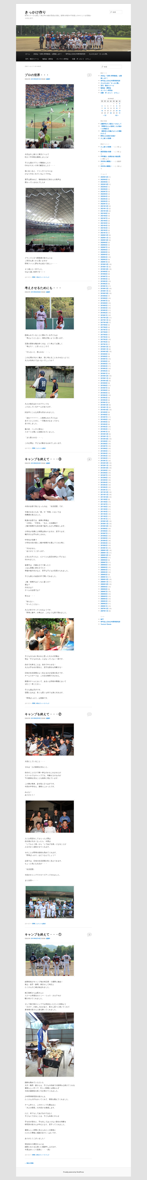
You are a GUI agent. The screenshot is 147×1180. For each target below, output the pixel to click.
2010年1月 (104, 548)
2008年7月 (104, 591)
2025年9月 (104, 179)
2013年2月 (104, 458)
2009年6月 (104, 565)
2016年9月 (104, 354)
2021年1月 (104, 233)
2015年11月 (104, 378)
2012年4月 (104, 482)
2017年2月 (104, 342)
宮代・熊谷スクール (32, 59)
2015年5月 (104, 393)
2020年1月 (104, 262)
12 (105, 108)
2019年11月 (104, 267)
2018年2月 (104, 313)
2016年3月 (104, 368)
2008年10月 (104, 584)
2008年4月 (104, 599)
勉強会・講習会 (47, 59)
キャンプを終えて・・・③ (43, 459)
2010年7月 (104, 533)
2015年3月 (104, 397)
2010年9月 (104, 528)
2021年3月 (104, 228)
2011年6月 (104, 506)
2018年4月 (104, 308)
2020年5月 (104, 252)
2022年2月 (104, 201)
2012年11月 (104, 465)
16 (116, 108)
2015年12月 (104, 376)
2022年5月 (104, 194)
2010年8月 (104, 531)
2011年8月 (104, 502)
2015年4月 (104, 395)
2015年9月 (104, 383)
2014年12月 (104, 405)
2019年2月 (104, 283)
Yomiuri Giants (106, 624)
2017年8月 (104, 327)
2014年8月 (104, 414)
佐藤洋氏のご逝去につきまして (111, 124)
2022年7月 (104, 191)
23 (116, 111)
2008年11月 (104, 582)
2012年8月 (104, 473)
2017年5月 (104, 334)
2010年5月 (104, 538)
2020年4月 (104, 254)
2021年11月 (104, 208)
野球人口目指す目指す (108, 136)
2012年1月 (104, 490)
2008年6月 (104, 594)
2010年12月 (104, 521)
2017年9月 (104, 325)
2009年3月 (104, 572)
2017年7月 (104, 330)
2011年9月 (104, 499)
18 (102, 111)
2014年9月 (104, 412)
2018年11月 (104, 291)
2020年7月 (104, 247)
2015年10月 (104, 380)
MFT (102, 619)
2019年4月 (104, 279)
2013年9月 (104, 441)
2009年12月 (104, 550)
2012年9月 (104, 470)
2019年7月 (104, 276)
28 (111, 113)
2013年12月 (104, 434)
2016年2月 (104, 371)
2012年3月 (104, 485)
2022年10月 (104, 184)
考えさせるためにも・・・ (43, 288)
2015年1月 (104, 402)
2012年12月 (104, 463)
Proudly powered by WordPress (73, 1172)
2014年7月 (104, 417)
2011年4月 (104, 511)
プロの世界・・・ (37, 75)
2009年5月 (104, 567)
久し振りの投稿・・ (107, 138)
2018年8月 (104, 298)
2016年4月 (104, 366)
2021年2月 (104, 230)
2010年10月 (104, 526)
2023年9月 (104, 182)
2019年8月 (104, 274)
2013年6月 (104, 448)
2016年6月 (104, 361)
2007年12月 (104, 608)
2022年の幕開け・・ (107, 161)
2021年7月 (104, 218)
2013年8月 (104, 443)
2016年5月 (104, 363)
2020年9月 (104, 242)
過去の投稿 (29, 1163)
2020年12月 (104, 235)
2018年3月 (104, 310)
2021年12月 (104, 206)
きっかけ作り (35, 12)
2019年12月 (104, 264)
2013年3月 (104, 456)
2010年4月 (104, 540)
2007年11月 (104, 611)
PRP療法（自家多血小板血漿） (111, 156)
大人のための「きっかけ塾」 (98, 54)
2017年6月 (104, 332)
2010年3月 (104, 543)
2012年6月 (104, 477)
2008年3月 (104, 601)
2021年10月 (104, 211)
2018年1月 (104, 315)
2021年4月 (104, 225)
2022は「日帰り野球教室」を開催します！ (48, 54)
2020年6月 (104, 250)
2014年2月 (104, 429)
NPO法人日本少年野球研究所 (75, 54)
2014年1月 (104, 431)
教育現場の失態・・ (107, 151)
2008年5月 (104, 596)
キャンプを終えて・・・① (43, 934)
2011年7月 (104, 504)
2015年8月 (104, 385)
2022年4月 (104, 196)
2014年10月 (104, 409)
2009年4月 (104, 570)
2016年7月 (104, 359)
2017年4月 (104, 337)
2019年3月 (104, 281)
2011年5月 (104, 509)
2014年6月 (104, 419)
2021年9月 (104, 213)
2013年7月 (104, 446)
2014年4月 (104, 424)
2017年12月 (104, 317)
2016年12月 (104, 346)
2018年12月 (104, 288)
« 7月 (104, 115)
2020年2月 (104, 259)
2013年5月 (104, 451)
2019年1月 (104, 286)
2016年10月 (104, 351)
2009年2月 (104, 574)
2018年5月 (104, 305)
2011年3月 (104, 514)
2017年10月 (104, 322)
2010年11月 (104, 523)
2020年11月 (104, 237)
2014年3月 (104, 426)
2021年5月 (104, 223)
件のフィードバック (42, 277)
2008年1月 (104, 606)
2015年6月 (104, 390)
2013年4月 (104, 453)
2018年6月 (104, 303)
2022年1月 (104, 204)
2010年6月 (104, 536)
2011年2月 (104, 516)
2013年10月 (104, 439)
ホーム (27, 54)
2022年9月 (104, 187)
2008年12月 (104, 579)
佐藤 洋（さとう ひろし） (82, 59)
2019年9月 (104, 271)
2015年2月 (104, 400)
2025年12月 (104, 177)
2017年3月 (104, 339)
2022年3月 (104, 199)
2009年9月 (104, 557)
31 (119, 113)
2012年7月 (104, 475)
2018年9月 (104, 296)
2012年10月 (104, 468)
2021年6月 (104, 221)
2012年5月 (104, 480)
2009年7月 (104, 562)
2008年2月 (104, 603)
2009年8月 (104, 560)
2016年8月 (104, 356)
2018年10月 (104, 293)
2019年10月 (104, 269)
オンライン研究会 (62, 59)
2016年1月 (104, 373)
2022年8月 (104, 189)
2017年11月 (104, 320)
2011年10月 (104, 497)
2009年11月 (104, 553)
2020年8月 (104, 245)
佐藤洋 (48, 79)
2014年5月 (104, 422)
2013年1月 (104, 460)
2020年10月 (104, 240)
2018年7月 (104, 300)
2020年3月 (104, 257)
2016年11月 (104, 349)
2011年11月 (104, 494)
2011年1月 (104, 519)
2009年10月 (104, 555)
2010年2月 (104, 545)
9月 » (117, 115)
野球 (33, 277)
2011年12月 (104, 492)
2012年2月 (104, 487)
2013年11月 (104, 436)
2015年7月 (104, 388)
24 (119, 111)
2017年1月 (104, 344)
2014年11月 (104, 407)
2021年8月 (104, 216)
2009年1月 (104, 577)
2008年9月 (104, 587)
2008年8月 (104, 589)
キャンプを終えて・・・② (43, 714)
